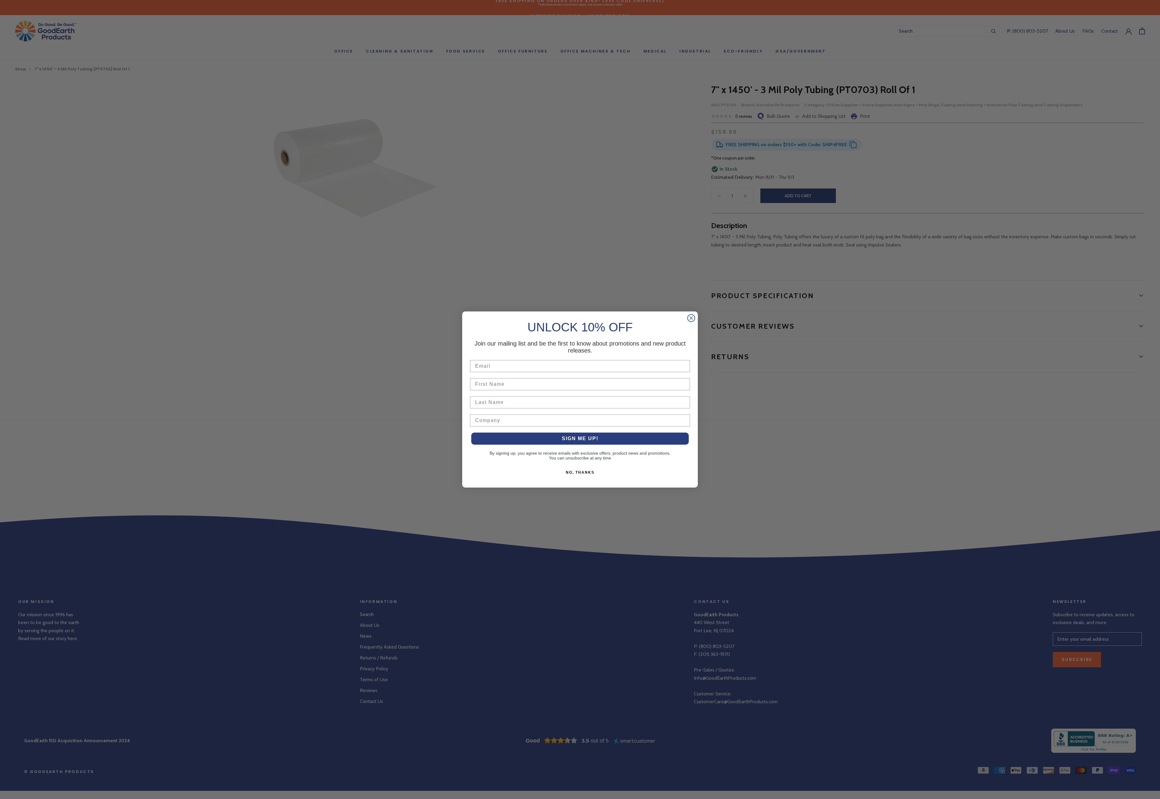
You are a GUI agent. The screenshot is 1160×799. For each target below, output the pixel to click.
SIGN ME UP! (580, 438)
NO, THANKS (580, 472)
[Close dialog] (691, 318)
